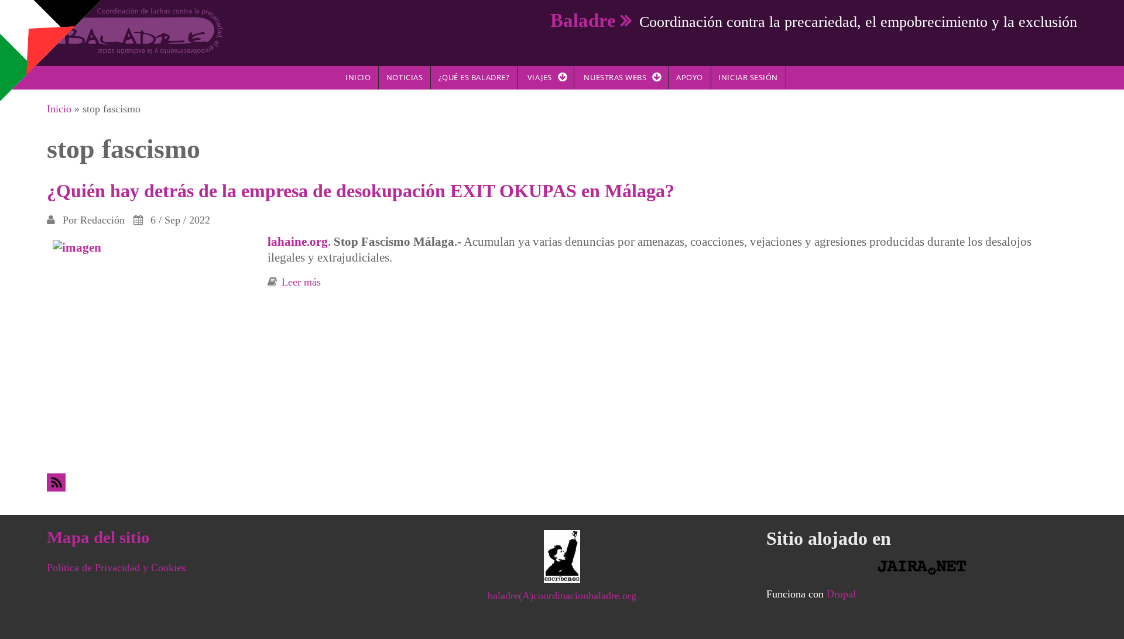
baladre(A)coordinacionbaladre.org (562, 596)
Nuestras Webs (615, 77)
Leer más (301, 282)
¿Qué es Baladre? (473, 77)
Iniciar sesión (747, 77)
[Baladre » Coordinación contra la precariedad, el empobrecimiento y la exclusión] (135, 30)
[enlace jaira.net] (921, 568)
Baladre (583, 20)
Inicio (358, 77)
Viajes (539, 77)
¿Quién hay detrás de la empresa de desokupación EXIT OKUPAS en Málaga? (360, 190)
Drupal (841, 594)
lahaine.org (298, 242)
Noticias (404, 77)
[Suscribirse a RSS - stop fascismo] (562, 482)
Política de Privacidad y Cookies (116, 567)
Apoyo (689, 77)
